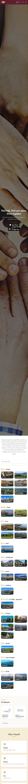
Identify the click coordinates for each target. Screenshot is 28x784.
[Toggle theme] (23, 2)
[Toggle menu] (25, 2)
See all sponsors (5, 723)
